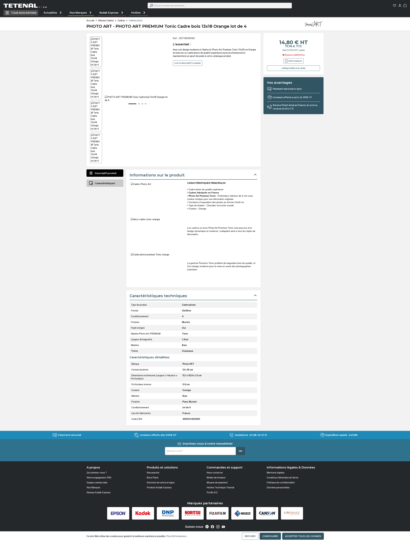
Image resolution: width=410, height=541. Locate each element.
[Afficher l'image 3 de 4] (142, 103)
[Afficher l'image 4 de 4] (146, 103)
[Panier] (404, 5)
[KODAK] (143, 513)
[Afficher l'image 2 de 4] (139, 103)
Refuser (250, 536)
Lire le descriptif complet (187, 63)
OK (240, 451)
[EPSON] (118, 513)
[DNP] (168, 513)
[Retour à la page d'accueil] (25, 5)
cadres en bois (200, 228)
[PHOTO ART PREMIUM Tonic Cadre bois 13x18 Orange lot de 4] (137, 98)
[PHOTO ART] (314, 23)
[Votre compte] (399, 5)
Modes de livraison (216, 477)
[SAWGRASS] (292, 513)
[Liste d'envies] (394, 5)
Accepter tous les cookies (303, 536)
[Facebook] (212, 526)
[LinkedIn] (207, 526)
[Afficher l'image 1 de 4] (132, 103)
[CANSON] (267, 513)
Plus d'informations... (177, 536)
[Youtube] (223, 526)
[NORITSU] (193, 513)
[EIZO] (242, 513)
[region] (130, 100)
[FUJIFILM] (217, 513)
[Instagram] (218, 526)
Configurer (270, 536)
